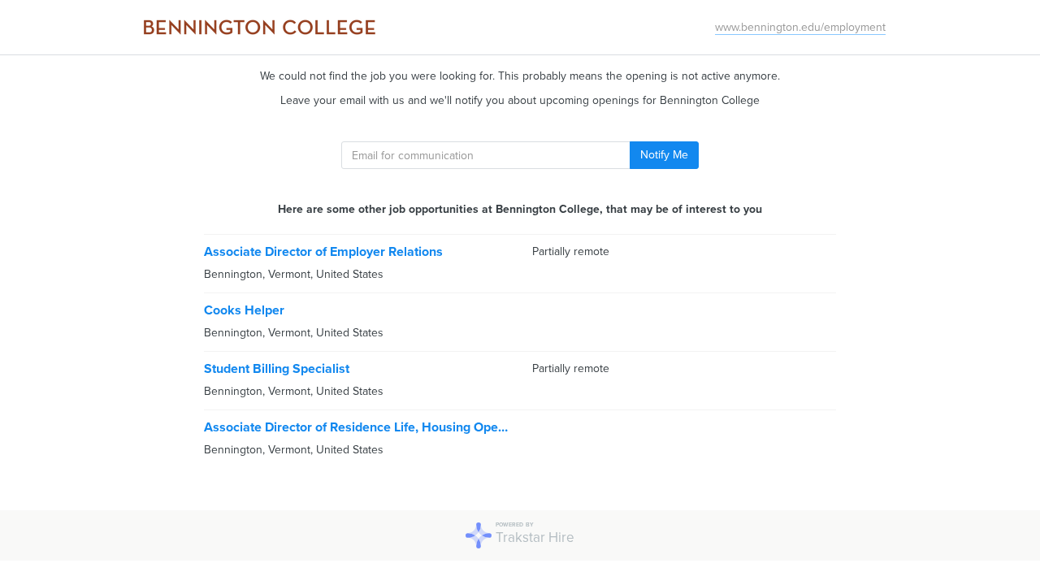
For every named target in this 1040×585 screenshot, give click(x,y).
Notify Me (664, 155)
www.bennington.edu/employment (800, 27)
